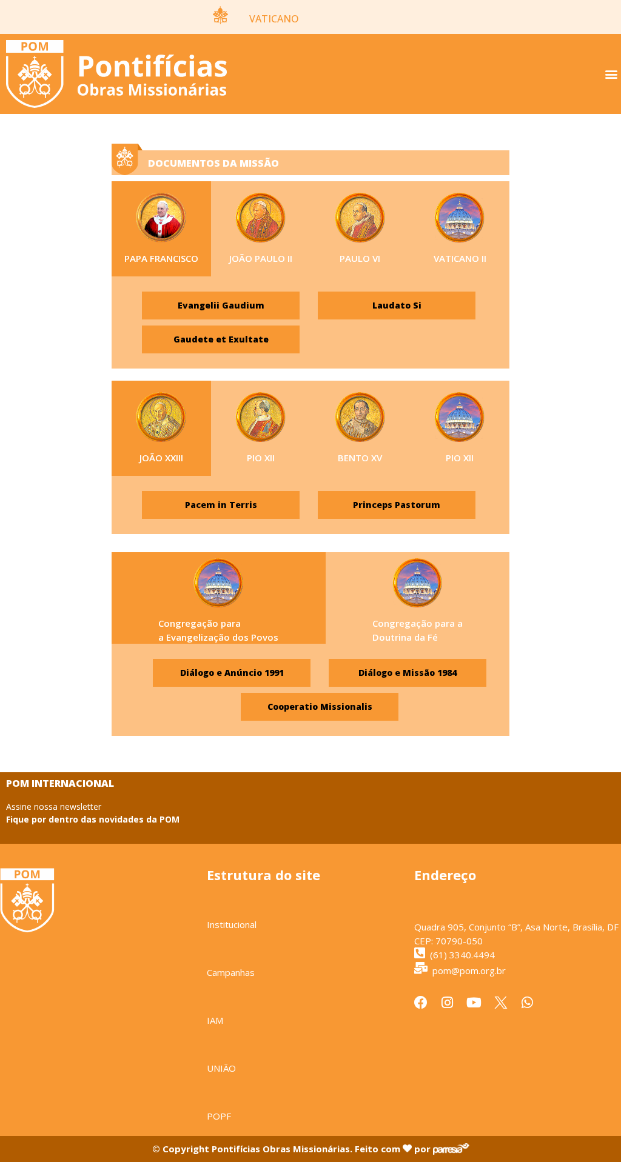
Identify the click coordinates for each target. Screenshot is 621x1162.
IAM (215, 1020)
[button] (611, 74)
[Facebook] (421, 1002)
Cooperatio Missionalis (319, 706)
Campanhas (231, 972)
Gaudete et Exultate (221, 339)
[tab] (161, 228)
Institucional (232, 924)
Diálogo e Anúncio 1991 (232, 672)
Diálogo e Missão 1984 (407, 672)
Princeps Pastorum (396, 504)
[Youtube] (474, 1002)
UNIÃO (221, 1068)
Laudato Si (396, 305)
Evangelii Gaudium (221, 305)
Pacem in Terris (221, 504)
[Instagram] (447, 1002)
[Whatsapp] (527, 1002)
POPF (219, 1116)
